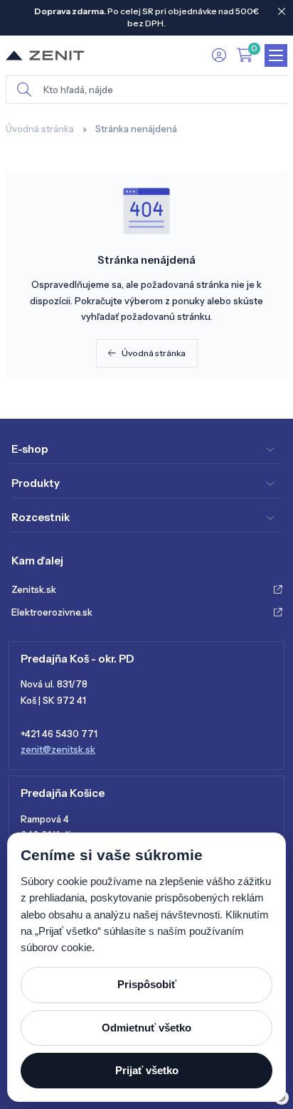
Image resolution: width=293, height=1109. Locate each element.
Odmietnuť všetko (146, 1028)
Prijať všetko (147, 1070)
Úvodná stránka (40, 128)
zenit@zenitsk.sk (58, 749)
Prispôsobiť (146, 984)
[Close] (281, 11)
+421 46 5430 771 (59, 733)
